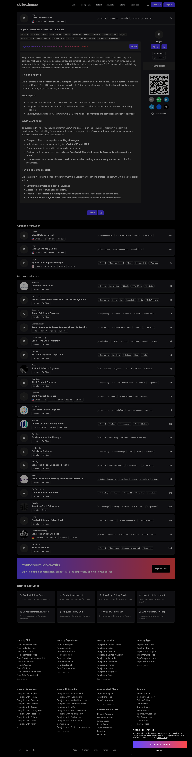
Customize (160, 750)
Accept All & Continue (160, 744)
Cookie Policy (162, 738)
